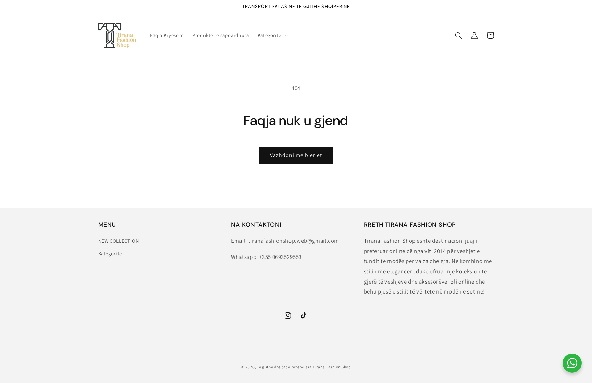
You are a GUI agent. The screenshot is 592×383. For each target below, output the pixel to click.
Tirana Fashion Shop (332, 366)
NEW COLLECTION (118, 241)
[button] (272, 35)
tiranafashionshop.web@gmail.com (294, 240)
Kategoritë (110, 253)
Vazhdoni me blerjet (296, 155)
